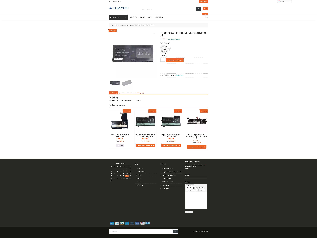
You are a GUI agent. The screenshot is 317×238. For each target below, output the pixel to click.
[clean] (196, 188)
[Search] (198, 9)
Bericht (187, 182)
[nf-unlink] (193, 190)
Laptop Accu (179, 75)
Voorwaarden (165, 188)
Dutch (282, 1)
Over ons (142, 17)
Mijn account (134, 17)
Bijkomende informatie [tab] (125, 93)
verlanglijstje (159, 17)
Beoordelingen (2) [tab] (139, 93)
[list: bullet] (203, 188)
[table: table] (197, 190)
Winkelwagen (141, 171)
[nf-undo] (201, 190)
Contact (150, 17)
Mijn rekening (203, 1)
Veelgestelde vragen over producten (171, 172)
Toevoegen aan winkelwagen (174, 60)
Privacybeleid (165, 185)
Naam (187, 168)
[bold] (187, 188)
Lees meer (120, 145)
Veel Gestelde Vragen (167, 168)
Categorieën (116, 17)
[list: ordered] (200, 188)
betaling (140, 175)
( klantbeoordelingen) (174, 39)
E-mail (187, 175)
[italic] (190, 188)
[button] (153, 32)
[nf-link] (190, 190)
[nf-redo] (204, 190)
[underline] (193, 188)
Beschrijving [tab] (113, 93)
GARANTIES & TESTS (167, 182)
